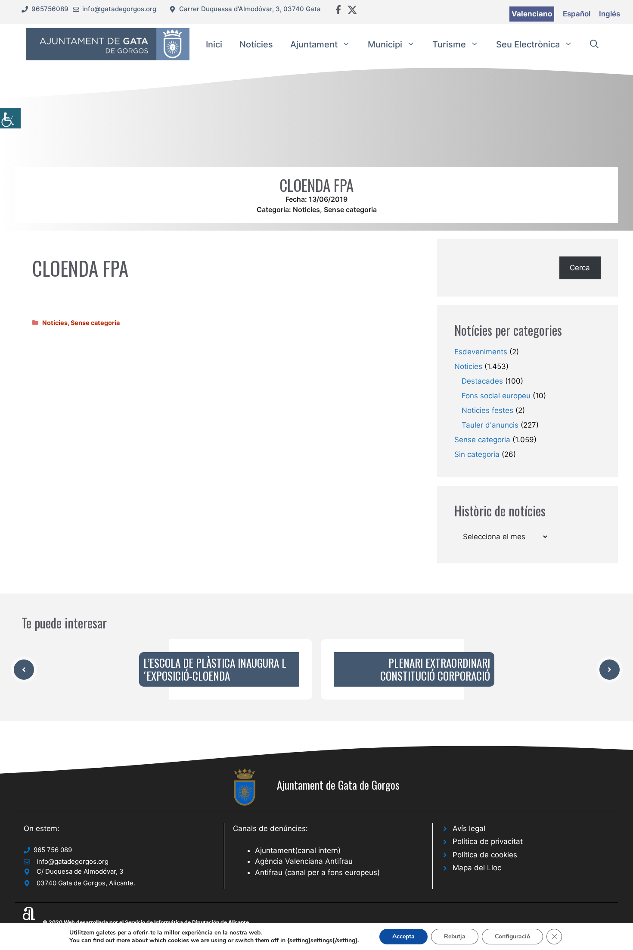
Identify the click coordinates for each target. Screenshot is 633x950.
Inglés (609, 13)
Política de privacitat (488, 841)
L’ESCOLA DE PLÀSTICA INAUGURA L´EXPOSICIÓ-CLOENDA (214, 669)
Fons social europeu (496, 395)
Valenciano (532, 13)
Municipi (385, 44)
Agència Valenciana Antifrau (304, 861)
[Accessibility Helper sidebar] (10, 118)
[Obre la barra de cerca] (594, 44)
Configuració (512, 936)
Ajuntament (314, 44)
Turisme (449, 44)
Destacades (482, 381)
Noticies (306, 209)
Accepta (403, 936)
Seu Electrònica (528, 44)
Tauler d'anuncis (490, 425)
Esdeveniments (480, 351)
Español (576, 13)
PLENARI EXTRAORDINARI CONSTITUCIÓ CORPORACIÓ (435, 669)
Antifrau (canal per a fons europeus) (317, 872)
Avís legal (469, 828)
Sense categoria (350, 209)
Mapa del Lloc (477, 867)
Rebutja (454, 936)
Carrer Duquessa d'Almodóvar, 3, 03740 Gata (250, 9)
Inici (214, 44)
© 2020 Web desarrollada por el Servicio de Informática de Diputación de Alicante (146, 922)
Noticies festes (487, 410)
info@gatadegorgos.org (119, 9)
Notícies (256, 44)
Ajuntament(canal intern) (298, 850)
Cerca (580, 267)
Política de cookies (485, 854)
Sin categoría (477, 454)
